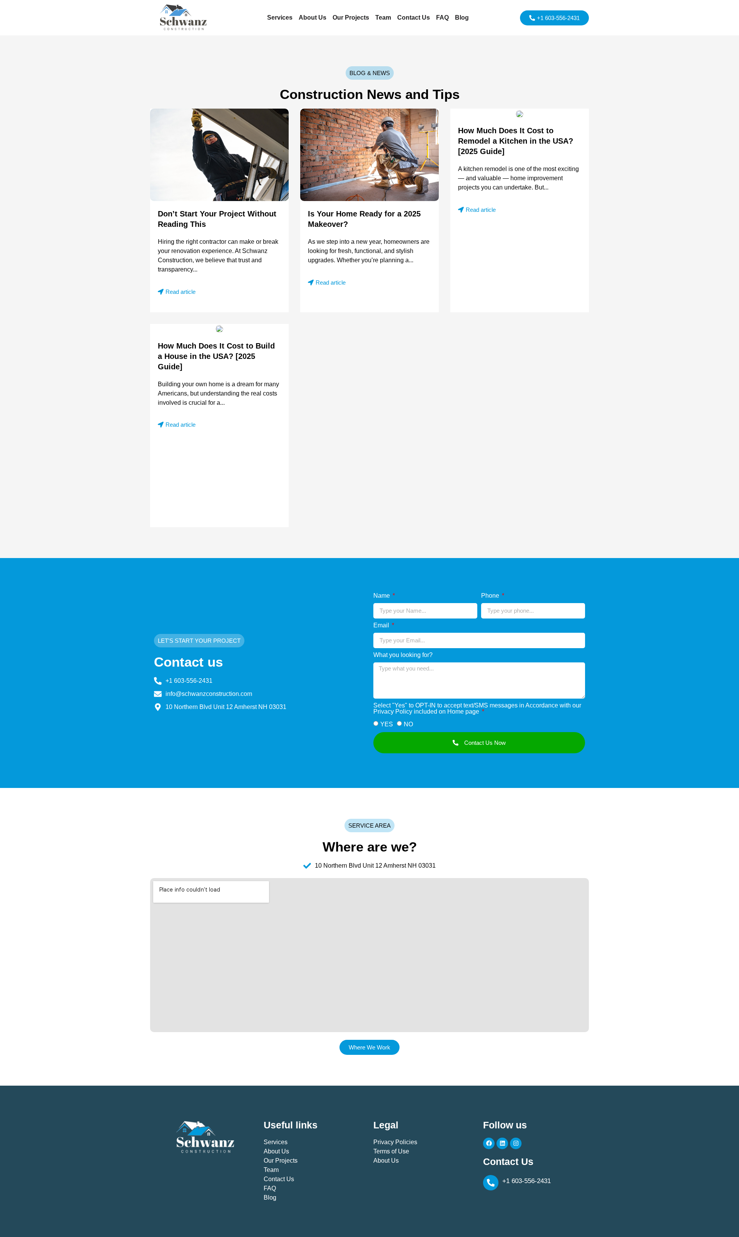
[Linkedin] (502, 1143)
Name (382, 596)
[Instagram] (516, 1143)
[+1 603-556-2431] (490, 1182)
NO (408, 724)
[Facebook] (489, 1143)
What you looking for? (403, 655)
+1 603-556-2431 (526, 1181)
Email (382, 625)
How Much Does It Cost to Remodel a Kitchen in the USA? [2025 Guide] (515, 141)
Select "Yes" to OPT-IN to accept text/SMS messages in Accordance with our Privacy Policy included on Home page (477, 708)
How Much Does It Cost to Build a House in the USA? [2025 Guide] (216, 356)
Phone (491, 596)
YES (386, 724)
